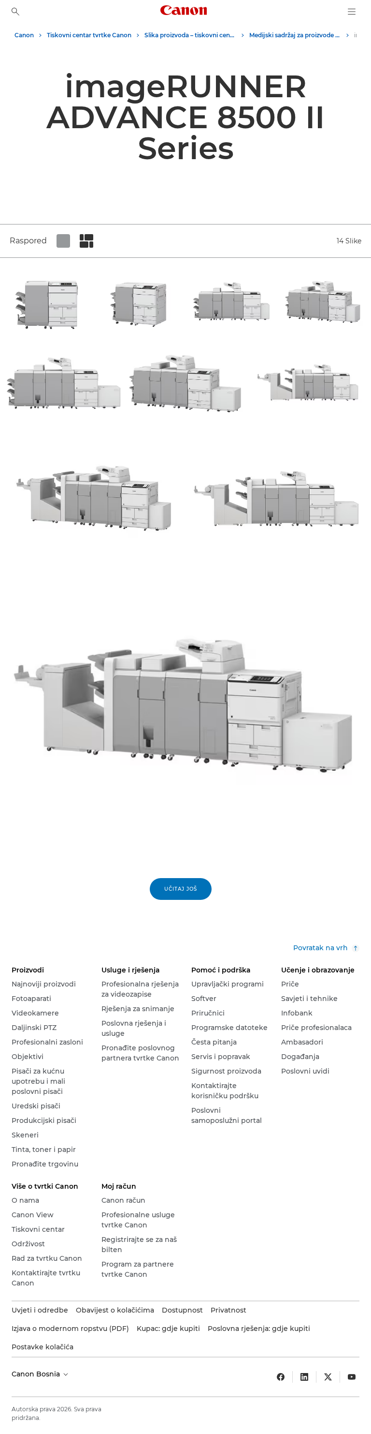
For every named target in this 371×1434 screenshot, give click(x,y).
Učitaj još (180, 889)
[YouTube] (352, 1377)
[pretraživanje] (15, 11)
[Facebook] (281, 1377)
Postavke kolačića (42, 1347)
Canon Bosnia (37, 1374)
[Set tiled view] (63, 241)
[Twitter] (328, 1377)
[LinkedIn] (304, 1377)
